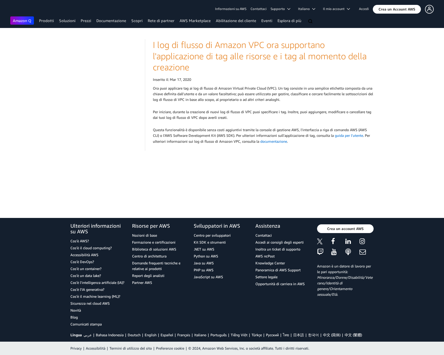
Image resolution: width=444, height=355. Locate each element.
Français (183, 335)
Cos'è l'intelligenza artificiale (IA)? (97, 282)
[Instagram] (366, 242)
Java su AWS (204, 263)
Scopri (137, 20)
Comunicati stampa (86, 324)
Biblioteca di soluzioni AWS (154, 249)
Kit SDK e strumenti (210, 242)
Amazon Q (22, 20)
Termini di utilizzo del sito (130, 348)
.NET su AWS (204, 249)
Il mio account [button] (335, 9)
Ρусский (272, 335)
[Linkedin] (352, 242)
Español (167, 335)
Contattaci (258, 9)
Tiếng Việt (239, 335)
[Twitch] (324, 252)
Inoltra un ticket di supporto (277, 249)
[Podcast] (352, 252)
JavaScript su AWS (208, 277)
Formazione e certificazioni (153, 242)
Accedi (364, 9)
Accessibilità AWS (84, 255)
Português (218, 335)
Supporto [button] (279, 9)
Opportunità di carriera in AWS (280, 284)
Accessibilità (95, 348)
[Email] (366, 252)
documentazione (273, 141)
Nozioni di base (144, 235)
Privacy (76, 348)
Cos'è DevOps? (82, 262)
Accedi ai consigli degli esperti (279, 242)
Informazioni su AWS (230, 9)
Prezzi (86, 20)
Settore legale (266, 277)
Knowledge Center (270, 263)
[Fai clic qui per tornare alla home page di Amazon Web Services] (17, 9)
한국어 (313, 335)
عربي (88, 335)
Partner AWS (142, 282)
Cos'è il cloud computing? (91, 248)
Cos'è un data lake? (85, 275)
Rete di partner (161, 20)
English (150, 335)
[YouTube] (338, 252)
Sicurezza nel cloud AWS (90, 303)
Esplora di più (289, 20)
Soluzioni (67, 20)
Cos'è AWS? (79, 241)
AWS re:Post (265, 256)
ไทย (286, 335)
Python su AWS (206, 256)
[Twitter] (324, 242)
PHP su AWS (204, 270)
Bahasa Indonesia (110, 335)
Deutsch (134, 335)
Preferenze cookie (170, 348)
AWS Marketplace (195, 20)
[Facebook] (338, 242)
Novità (75, 310)
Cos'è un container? (85, 268)
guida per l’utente (349, 135)
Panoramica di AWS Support (278, 270)
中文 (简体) (331, 335)
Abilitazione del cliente (236, 20)
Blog (74, 317)
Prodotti (46, 20)
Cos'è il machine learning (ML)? (95, 296)
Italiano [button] (305, 9)
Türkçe (257, 335)
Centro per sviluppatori (212, 235)
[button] (397, 9)
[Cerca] (311, 21)
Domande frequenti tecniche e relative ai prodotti (156, 266)
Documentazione (111, 20)
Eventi (266, 20)
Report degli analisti (148, 275)
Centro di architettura (149, 256)
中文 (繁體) (353, 335)
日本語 (298, 335)
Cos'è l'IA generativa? (87, 289)
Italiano (200, 335)
